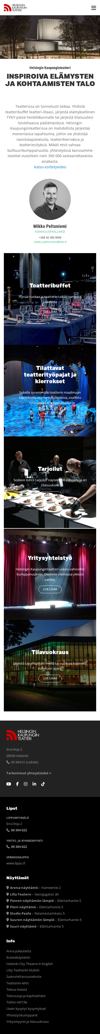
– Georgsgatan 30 (34, 894)
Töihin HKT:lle (16, 1002)
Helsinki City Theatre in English (29, 964)
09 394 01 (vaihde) (24, 762)
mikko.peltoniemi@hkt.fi (50, 242)
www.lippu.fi (15, 863)
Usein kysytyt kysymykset (26, 1009)
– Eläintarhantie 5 (45, 901)
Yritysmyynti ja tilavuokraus (27, 1021)
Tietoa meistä (16, 989)
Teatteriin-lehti (17, 983)
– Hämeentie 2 (35, 888)
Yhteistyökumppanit (22, 1015)
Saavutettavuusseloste (23, 976)
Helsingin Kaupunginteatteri (15, 7)
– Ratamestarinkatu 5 (37, 913)
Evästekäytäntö (18, 957)
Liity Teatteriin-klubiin (22, 970)
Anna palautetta (18, 951)
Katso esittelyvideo (50, 166)
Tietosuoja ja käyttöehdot (26, 996)
